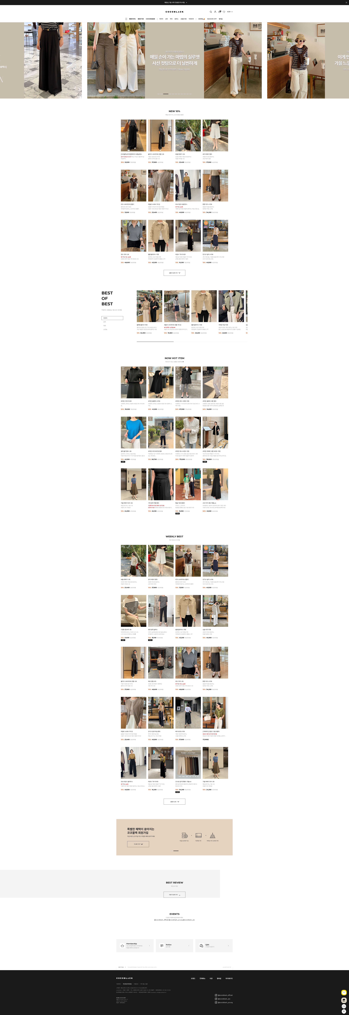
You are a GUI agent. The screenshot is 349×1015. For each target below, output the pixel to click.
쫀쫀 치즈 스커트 (207, 204)
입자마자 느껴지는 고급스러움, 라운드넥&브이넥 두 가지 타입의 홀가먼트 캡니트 (133, 455)
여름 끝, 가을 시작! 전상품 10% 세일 (174, 2)
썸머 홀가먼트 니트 (126, 451)
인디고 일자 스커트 (208, 254)
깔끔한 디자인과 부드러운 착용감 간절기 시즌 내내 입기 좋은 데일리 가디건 (158, 208)
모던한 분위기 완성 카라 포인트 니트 (130, 258)
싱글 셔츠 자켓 (207, 629)
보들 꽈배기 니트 (180, 154)
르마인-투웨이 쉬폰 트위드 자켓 (211, 451)
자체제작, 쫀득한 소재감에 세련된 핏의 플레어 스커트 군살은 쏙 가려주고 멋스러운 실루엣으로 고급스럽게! (160, 405)
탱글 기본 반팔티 (180, 503)
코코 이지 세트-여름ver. (209, 503)
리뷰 (211, 978)
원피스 (176, 19)
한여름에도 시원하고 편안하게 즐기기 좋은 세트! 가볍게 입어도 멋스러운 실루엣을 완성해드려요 (214, 506)
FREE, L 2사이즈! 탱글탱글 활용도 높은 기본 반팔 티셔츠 (184, 506)
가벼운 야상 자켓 (223, 325)
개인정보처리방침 (127, 984)
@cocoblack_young (176, 920)
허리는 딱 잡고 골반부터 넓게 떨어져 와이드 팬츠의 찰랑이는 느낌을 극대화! (132, 158)
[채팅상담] (344, 996)
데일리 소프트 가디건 (154, 204)
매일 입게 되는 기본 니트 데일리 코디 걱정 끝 (127, 506)
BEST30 (141, 19)
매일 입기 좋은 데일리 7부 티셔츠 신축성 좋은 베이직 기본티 (183, 258)
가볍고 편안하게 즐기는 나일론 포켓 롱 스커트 (181, 735)
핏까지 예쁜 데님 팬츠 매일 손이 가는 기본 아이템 (154, 735)
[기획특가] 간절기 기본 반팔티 (211, 731)
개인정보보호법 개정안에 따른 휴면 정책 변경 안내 (179, 967)
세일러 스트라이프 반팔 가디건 (172, 325)
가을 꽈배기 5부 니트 (127, 503)
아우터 (161, 19)
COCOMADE (150, 19)
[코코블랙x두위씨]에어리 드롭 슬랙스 (131, 154)
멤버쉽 (221, 19)
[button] (250, 59)
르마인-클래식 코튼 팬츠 (209, 401)
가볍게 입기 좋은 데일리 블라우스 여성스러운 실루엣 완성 (187, 208)
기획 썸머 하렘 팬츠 (153, 503)
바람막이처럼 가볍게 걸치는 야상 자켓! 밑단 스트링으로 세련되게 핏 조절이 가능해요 (229, 328)
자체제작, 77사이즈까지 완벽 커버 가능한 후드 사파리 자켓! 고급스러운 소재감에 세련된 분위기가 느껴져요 (187, 405)
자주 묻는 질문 (144, 984)
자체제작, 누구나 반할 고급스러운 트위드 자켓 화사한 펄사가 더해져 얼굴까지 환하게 (186, 455)
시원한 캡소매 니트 (126, 629)
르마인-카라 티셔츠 (126, 401)
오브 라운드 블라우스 (181, 204)
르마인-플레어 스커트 (154, 401)
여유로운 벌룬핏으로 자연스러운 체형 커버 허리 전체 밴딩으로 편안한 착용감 (159, 507)
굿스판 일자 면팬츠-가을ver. (183, 781)
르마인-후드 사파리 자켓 (182, 401)
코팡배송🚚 (201, 19)
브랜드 (193, 978)
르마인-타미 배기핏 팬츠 (155, 451)
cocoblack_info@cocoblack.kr (158, 992)
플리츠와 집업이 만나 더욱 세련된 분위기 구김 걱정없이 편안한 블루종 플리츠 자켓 (147, 328)
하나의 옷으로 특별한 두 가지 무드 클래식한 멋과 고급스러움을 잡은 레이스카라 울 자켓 (214, 455)
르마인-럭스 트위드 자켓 (182, 451)
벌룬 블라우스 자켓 (153, 254)
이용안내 (136, 984)
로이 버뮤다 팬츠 (207, 154)
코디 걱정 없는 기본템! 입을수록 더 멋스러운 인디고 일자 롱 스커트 (213, 258)
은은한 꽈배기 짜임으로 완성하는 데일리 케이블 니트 (183, 158)
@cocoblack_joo (189, 920)
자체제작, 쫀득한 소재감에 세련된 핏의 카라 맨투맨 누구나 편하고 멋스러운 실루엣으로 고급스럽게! (132, 405)
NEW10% (132, 19)
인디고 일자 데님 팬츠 (154, 731)
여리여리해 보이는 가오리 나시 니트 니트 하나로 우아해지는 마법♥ (129, 633)
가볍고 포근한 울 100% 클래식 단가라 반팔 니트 (154, 158)
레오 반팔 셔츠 (152, 681)
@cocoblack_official (161, 920)
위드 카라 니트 (125, 254)
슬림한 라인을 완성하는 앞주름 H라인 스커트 (208, 208)
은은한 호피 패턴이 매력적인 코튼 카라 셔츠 (155, 685)
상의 (166, 19)
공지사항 (121, 967)
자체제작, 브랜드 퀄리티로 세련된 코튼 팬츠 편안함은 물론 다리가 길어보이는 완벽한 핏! (213, 404)
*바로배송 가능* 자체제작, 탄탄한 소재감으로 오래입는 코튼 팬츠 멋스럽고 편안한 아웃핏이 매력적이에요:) (160, 455)
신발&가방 (184, 19)
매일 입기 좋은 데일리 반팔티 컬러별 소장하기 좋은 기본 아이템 (214, 735)
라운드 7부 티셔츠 (180, 254)
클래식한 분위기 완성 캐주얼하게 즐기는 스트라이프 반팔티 (130, 208)
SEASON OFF (212, 19)
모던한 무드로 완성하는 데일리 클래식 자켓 (208, 633)
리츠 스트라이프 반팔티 (127, 204)
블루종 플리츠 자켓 (142, 325)
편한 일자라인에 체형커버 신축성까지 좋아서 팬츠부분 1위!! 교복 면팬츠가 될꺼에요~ (186, 785)
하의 (171, 19)
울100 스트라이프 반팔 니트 (156, 154)
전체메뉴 (202, 978)
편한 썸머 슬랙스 (153, 629)
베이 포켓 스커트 (180, 731)
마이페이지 (229, 978)
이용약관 (118, 984)
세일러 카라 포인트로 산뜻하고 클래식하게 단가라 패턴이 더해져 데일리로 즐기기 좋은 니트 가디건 (176, 328)
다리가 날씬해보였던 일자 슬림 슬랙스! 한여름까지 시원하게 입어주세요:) (157, 633)
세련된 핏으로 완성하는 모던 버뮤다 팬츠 (208, 158)
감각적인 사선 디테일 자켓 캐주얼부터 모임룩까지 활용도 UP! (156, 258)
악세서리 (191, 19)
